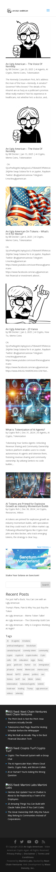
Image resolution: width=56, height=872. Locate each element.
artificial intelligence (15, 645)
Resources (11, 512)
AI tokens (26, 641)
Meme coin (29, 669)
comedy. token (29, 650)
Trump (30, 688)
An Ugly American (33, 846)
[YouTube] (29, 842)
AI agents (15, 641)
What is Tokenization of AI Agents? (25, 429)
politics (35, 674)
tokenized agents (27, 684)
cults (9, 660)
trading (21, 688)
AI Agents (40, 69)
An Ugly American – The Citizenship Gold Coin (28, 620)
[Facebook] (15, 842)
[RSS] (43, 842)
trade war (11, 688)
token (38, 679)
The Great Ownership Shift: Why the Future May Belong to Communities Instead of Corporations (28, 816)
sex (42, 674)
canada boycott (13, 650)
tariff (18, 679)
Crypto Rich (14, 432)
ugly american (42, 688)
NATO (17, 674)
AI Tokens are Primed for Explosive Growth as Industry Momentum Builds (27, 505)
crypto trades (31, 655)
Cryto (42, 655)
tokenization (12, 684)
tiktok (30, 679)
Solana (10, 679)
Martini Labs (25, 860)
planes (26, 674)
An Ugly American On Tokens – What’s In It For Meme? (27, 232)
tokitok (41, 684)
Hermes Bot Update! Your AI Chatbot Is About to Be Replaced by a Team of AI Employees (27, 796)
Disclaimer (29, 853)
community (43, 650)
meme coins (42, 669)
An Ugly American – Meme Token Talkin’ (25, 615)
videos (10, 693)
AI (8, 641)
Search (45, 584)
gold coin (18, 664)
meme (19, 669)
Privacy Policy (14, 853)
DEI (15, 660)
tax (24, 679)
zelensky (19, 693)
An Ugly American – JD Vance (22, 329)
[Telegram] (36, 842)
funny (40, 660)
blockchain (31, 645)
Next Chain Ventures (19, 714)
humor (27, 664)
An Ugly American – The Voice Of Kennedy (24, 65)
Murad (9, 674)
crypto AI (19, 655)
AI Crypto (40, 154)
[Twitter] (22, 842)
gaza (9, 664)
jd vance (10, 669)
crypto (9, 655)
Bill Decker (14, 69)
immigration (44, 664)
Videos (20, 512)
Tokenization (33, 72)
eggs (33, 660)
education (23, 660)
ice (34, 664)
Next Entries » (43, 547)
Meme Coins (19, 72)
